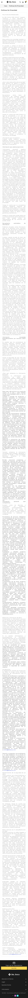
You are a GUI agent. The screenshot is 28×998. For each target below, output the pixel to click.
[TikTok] (17, 996)
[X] (13, 996)
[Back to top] (25, 993)
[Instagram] (15, 996)
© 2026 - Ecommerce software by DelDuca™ (14, 993)
